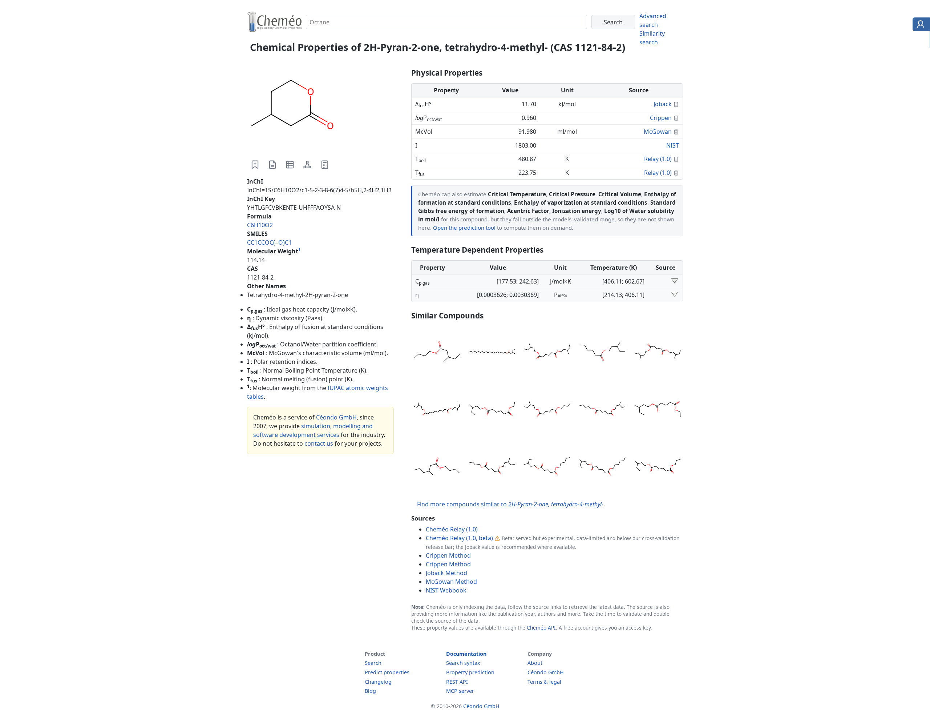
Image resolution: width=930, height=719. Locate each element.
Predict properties (387, 672)
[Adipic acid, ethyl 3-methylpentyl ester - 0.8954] (491, 410)
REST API (457, 681)
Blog (370, 690)
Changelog (378, 681)
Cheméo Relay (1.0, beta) (459, 538)
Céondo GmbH (336, 417)
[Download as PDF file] (272, 165)
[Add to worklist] (255, 165)
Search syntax (463, 662)
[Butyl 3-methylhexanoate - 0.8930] (436, 467)
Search (373, 662)
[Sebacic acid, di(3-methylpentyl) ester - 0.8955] (436, 410)
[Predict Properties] (325, 165)
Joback (663, 104)
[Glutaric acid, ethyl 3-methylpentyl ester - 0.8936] (657, 410)
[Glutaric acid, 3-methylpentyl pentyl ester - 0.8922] (547, 467)
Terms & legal (544, 681)
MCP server (460, 690)
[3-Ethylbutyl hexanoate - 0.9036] (602, 352)
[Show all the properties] (674, 281)
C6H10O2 (260, 225)
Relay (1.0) (658, 159)
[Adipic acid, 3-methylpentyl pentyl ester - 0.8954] (602, 410)
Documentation (466, 653)
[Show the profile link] (919, 25)
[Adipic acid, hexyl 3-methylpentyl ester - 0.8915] (602, 467)
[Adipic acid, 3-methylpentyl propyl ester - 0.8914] (657, 467)
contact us (318, 443)
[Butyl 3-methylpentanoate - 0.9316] (436, 352)
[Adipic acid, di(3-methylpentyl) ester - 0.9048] (547, 352)
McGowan (658, 132)
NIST (672, 145)
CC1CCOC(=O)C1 (269, 242)
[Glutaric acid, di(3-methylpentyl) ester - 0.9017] (657, 352)
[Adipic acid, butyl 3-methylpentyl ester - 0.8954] (547, 410)
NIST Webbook (446, 590)
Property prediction (470, 672)
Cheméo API (541, 627)
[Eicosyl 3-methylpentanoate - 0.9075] (491, 352)
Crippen (661, 118)
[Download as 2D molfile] (307, 165)
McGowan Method (451, 582)
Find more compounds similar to (510, 504)
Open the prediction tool (464, 227)
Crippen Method (448, 555)
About (534, 662)
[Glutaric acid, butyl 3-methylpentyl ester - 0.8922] (491, 467)
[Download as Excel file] (290, 165)
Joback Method (446, 573)
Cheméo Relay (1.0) (452, 529)
